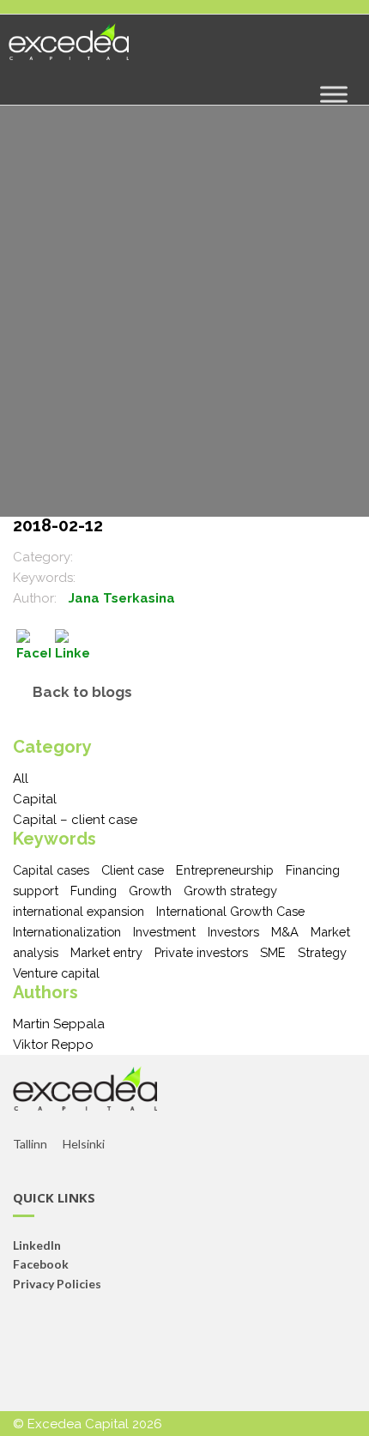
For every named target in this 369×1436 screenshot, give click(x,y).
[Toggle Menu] (334, 94)
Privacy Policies (57, 1283)
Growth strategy (230, 890)
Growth (150, 890)
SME (273, 952)
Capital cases (51, 870)
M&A (285, 931)
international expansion (78, 911)
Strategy (322, 952)
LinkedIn (37, 1245)
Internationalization (67, 931)
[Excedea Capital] (68, 49)
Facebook (41, 1264)
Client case (132, 870)
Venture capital (56, 973)
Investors (233, 931)
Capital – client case (75, 819)
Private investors (201, 952)
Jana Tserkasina (122, 598)
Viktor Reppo (53, 1044)
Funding (93, 890)
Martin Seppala (59, 1024)
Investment (164, 931)
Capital (35, 799)
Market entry (106, 952)
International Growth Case (230, 911)
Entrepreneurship (225, 870)
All (20, 778)
